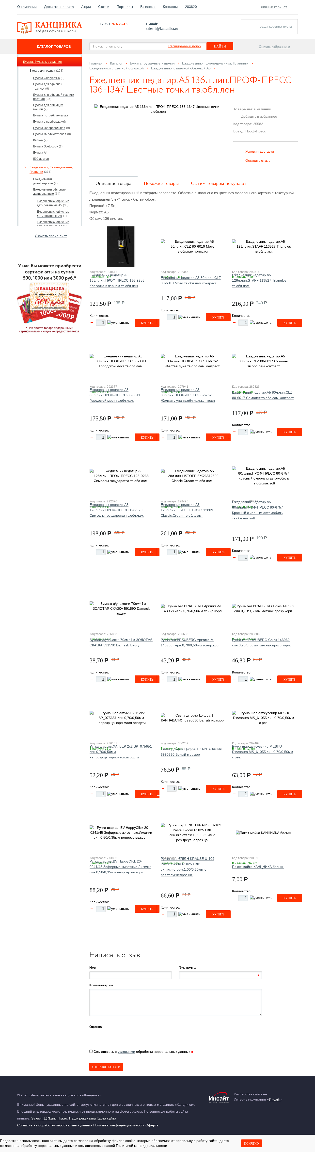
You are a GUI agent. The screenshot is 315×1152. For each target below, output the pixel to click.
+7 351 (113, 24)
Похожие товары (161, 183)
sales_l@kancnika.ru (162, 28)
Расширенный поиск (184, 46)
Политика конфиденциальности (118, 1125)
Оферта (151, 1125)
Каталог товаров (54, 46)
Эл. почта (187, 967)
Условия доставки (259, 151)
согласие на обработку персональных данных (37, 1146)
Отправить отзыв (106, 1067)
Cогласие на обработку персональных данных (54, 1125)
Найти (220, 46)
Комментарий (101, 985)
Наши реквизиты (82, 1118)
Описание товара (113, 183)
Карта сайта (106, 1118)
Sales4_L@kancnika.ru (49, 1118)
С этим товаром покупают (218, 183)
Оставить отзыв (257, 160)
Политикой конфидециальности (141, 1146)
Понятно (251, 1143)
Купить (147, 323)
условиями (126, 1052)
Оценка (95, 1027)
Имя (92, 967)
